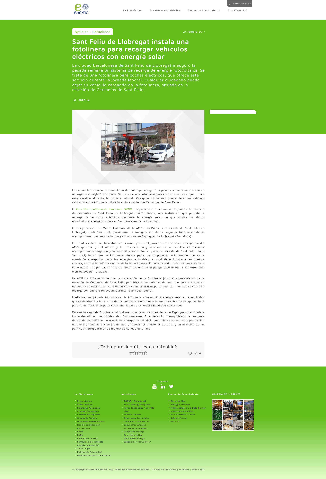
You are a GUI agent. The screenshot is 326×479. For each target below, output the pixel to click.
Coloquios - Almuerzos (136, 421)
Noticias (175, 421)
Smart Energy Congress (137, 404)
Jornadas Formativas (136, 428)
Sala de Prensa (179, 418)
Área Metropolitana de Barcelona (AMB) (104, 209)
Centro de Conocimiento (204, 10)
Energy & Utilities (180, 404)
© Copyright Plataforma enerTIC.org (92, 469)
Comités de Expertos (89, 414)
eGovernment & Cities (183, 414)
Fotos (80, 431)
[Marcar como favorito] (190, 353)
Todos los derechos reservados (132, 469)
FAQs (80, 435)
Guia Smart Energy (134, 438)
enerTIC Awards (132, 414)
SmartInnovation (133, 435)
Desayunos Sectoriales (136, 418)
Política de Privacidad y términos (170, 469)
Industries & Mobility (182, 411)
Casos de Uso (178, 401)
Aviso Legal (83, 448)
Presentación (84, 401)
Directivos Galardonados (91, 421)
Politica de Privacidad (89, 452)
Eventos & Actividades (165, 10)
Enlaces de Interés (87, 438)
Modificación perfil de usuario (94, 455)
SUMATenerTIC (237, 10)
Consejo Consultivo (88, 411)
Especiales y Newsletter (137, 441)
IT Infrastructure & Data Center (188, 408)
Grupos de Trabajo (87, 418)
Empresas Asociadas (88, 408)
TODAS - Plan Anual (135, 401)
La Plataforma (132, 10)
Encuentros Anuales (135, 425)
